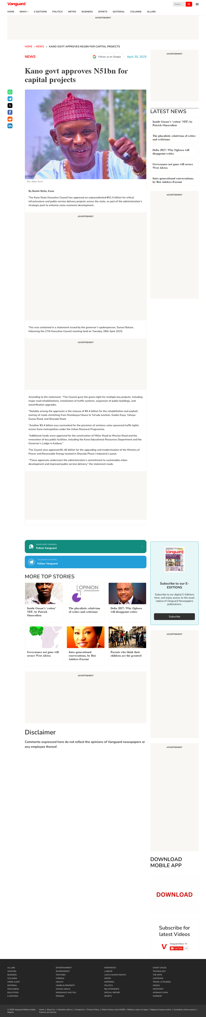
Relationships (111, 989)
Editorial (119, 11)
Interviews (110, 967)
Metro (72, 11)
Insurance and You (66, 992)
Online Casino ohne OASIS (113, 1009)
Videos (156, 985)
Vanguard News (16, 4)
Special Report (112, 992)
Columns (135, 11)
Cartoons (158, 978)
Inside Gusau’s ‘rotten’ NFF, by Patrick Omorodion (172, 123)
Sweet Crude (159, 967)
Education (13, 992)
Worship (157, 996)
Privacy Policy (93, 1009)
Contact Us (80, 1009)
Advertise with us (65, 1009)
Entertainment (64, 967)
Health (59, 982)
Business (87, 11)
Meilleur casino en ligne (137, 1009)
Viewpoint (158, 989)
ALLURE (151, 11)
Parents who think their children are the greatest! (126, 653)
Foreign (60, 978)
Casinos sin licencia (47, 1012)
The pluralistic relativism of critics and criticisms (174, 137)
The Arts (157, 974)
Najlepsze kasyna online (160, 1009)
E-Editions (12, 996)
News (23, 11)
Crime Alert (13, 982)
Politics (57, 11)
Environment (63, 971)
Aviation (11, 971)
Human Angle (63, 989)
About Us (51, 1009)
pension (60, 996)
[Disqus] (85, 798)
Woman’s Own (160, 992)
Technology (159, 971)
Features (61, 974)
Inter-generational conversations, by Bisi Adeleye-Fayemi (173, 179)
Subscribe (174, 616)
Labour (108, 971)
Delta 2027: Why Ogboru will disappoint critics (171, 151)
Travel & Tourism (162, 982)
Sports (102, 11)
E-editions (40, 11)
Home (10, 11)
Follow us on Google (109, 56)
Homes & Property (65, 985)
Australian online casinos (185, 1009)
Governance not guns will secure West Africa (173, 165)
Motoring (109, 982)
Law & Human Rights (115, 974)
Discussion (13, 989)
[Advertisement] (85, 266)
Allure (11, 967)
